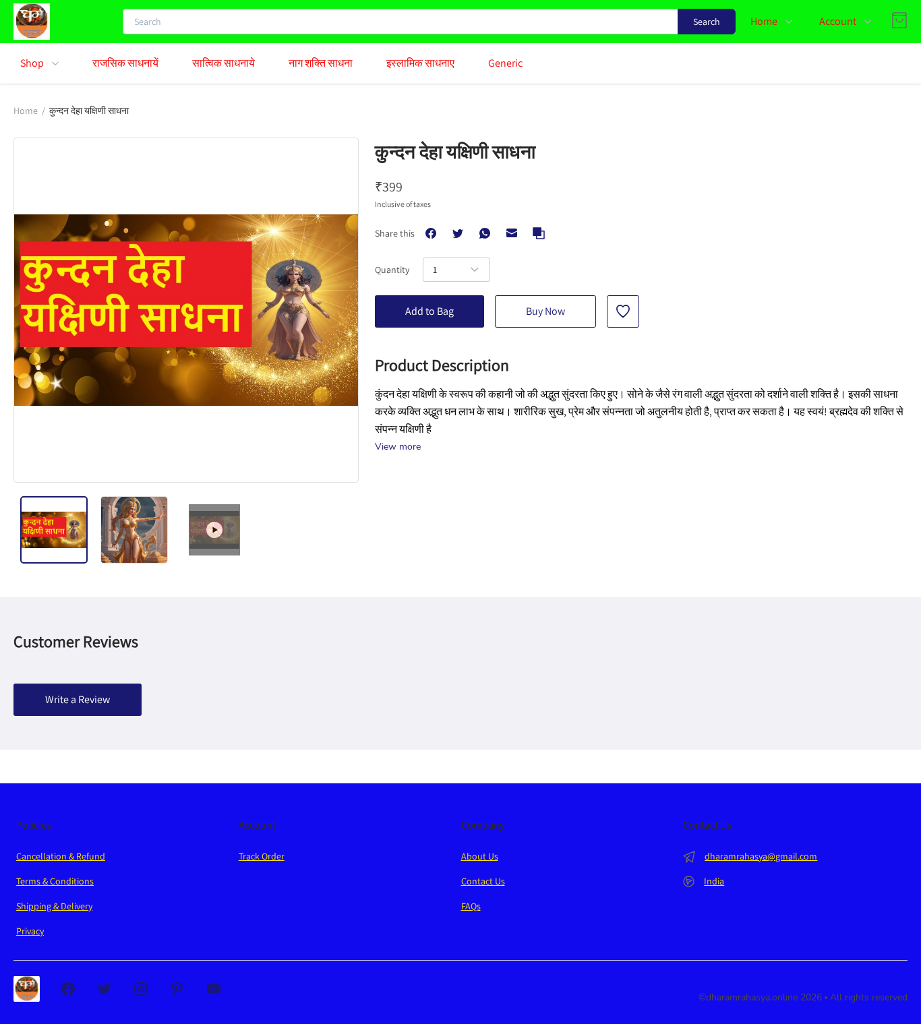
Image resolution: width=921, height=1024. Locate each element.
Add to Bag (429, 311)
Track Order (262, 856)
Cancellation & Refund (60, 856)
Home (25, 110)
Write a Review (77, 699)
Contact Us (483, 881)
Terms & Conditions (55, 881)
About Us (479, 856)
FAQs (471, 906)
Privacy (30, 931)
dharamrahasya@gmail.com (761, 856)
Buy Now (545, 311)
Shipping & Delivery (54, 906)
